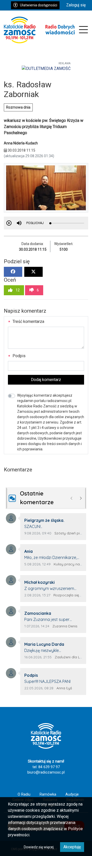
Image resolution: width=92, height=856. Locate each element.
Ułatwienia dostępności (38, 5)
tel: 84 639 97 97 (46, 767)
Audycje (72, 794)
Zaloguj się (76, 5)
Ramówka (48, 794)
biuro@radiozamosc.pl (46, 772)
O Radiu (24, 794)
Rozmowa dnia (18, 107)
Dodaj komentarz (46, 379)
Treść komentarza (28, 321)
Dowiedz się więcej (39, 847)
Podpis (19, 355)
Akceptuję (72, 846)
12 (17, 290)
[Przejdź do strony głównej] (39, 30)
